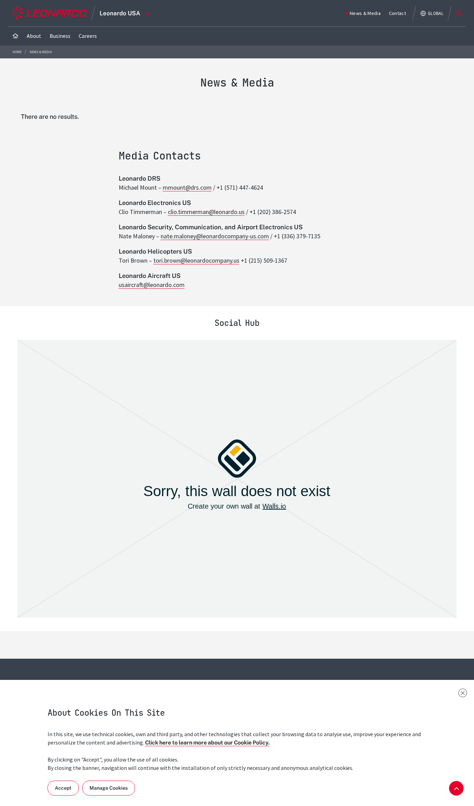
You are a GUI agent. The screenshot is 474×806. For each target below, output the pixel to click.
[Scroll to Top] (456, 788)
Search (459, 13)
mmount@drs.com (187, 187)
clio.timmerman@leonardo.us (206, 212)
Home (17, 52)
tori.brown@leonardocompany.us (196, 260)
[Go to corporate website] (49, 13)
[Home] (15, 36)
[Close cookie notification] (462, 693)
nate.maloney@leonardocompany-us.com (215, 236)
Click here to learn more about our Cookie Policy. (207, 742)
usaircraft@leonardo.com (152, 285)
